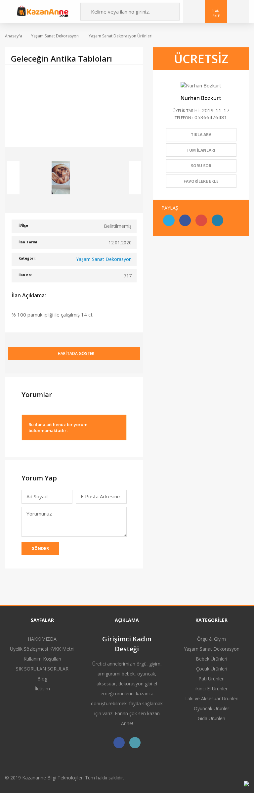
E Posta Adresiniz (101, 498)
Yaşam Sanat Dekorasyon (55, 36)
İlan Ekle (216, 13)
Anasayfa (13, 36)
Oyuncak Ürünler (211, 708)
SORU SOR (201, 166)
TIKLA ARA (201, 134)
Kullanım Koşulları (42, 659)
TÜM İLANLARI (201, 150)
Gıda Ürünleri (211, 718)
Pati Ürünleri (211, 678)
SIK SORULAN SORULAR (42, 669)
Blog (42, 678)
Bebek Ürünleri (211, 659)
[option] (74, 106)
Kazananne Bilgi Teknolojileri (53, 777)
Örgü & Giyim (211, 639)
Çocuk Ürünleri (211, 669)
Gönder (40, 548)
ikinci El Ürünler (211, 688)
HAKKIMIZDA (42, 639)
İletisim (42, 688)
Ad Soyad (37, 496)
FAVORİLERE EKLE (201, 181)
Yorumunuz (39, 513)
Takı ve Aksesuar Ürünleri (211, 698)
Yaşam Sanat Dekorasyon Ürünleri (120, 36)
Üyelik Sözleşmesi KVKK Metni (42, 649)
